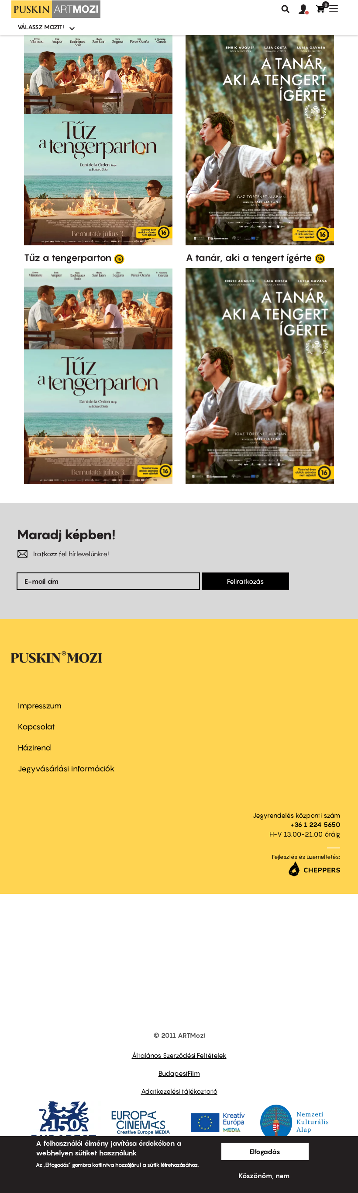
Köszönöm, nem (263, 1175)
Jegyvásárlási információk (66, 768)
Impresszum (40, 705)
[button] (307, 9)
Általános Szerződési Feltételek (179, 1055)
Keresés (285, 9)
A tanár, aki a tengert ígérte (249, 257)
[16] (119, 258)
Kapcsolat (36, 726)
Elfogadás (265, 1151)
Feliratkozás (245, 581)
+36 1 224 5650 (315, 824)
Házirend (34, 747)
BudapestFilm (179, 1073)
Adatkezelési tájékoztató (179, 1091)
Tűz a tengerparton (67, 257)
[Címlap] (55, 9)
